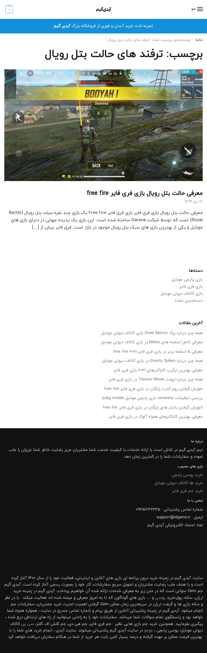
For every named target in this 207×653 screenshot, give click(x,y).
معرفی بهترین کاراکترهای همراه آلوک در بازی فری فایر (156, 417)
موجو (148, 630)
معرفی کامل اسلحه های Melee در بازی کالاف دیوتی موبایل (152, 342)
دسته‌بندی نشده (189, 301)
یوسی (160, 598)
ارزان (199, 598)
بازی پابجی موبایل (187, 280)
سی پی (27, 624)
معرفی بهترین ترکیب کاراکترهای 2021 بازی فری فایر (158, 370)
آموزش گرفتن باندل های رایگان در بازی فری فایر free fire (152, 407)
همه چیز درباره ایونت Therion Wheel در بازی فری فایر (156, 379)
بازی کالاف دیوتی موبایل (182, 294)
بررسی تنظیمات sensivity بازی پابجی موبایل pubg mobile (152, 398)
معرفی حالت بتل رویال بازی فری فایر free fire (145, 193)
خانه (199, 40)
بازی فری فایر (191, 287)
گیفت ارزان (163, 604)
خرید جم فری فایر (187, 491)
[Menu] (199, 9)
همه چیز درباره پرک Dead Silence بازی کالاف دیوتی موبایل (152, 333)
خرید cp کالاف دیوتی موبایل (178, 483)
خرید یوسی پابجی (187, 475)
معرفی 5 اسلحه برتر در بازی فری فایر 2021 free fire (158, 352)
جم (145, 624)
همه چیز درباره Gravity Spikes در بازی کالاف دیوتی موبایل (152, 361)
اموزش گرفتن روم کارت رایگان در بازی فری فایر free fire (153, 389)
